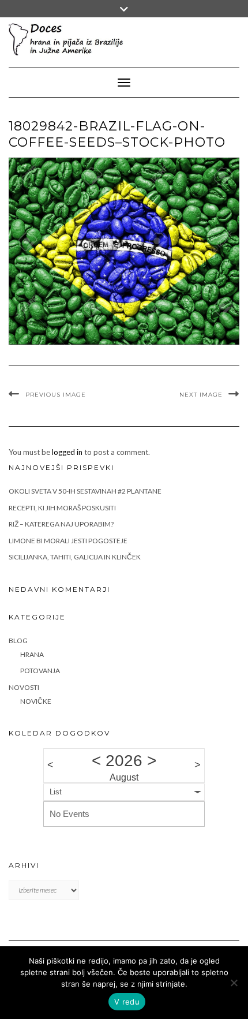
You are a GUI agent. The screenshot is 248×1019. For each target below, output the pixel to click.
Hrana (32, 654)
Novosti (24, 687)
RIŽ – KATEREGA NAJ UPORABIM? (61, 524)
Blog (18, 640)
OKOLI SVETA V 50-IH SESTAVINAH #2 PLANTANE (85, 491)
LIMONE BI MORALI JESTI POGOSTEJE (68, 540)
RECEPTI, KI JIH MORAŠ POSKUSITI (62, 507)
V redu (127, 1001)
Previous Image (55, 394)
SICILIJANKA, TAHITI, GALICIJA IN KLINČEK (75, 557)
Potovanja (40, 670)
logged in (67, 452)
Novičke (35, 701)
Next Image (201, 394)
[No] (233, 982)
